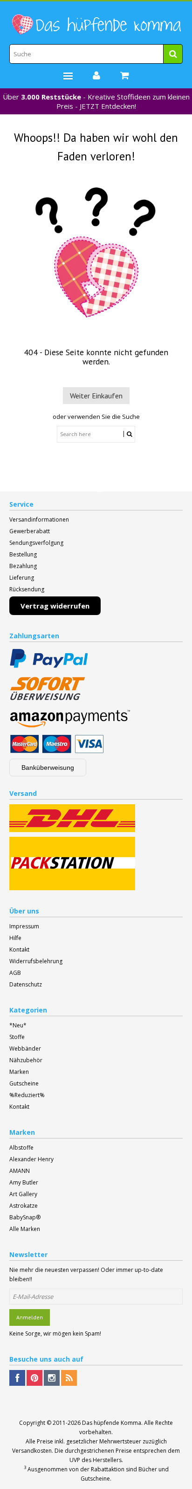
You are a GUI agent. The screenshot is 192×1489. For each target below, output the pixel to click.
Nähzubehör (25, 1060)
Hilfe (15, 938)
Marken (19, 1072)
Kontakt (19, 949)
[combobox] (96, 54)
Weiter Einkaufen (96, 395)
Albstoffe (21, 1147)
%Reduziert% (27, 1095)
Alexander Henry (31, 1159)
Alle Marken (24, 1229)
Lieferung (21, 578)
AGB (15, 973)
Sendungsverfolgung (36, 543)
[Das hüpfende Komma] (96, 24)
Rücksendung (26, 589)
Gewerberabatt (29, 531)
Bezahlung (23, 566)
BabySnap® (25, 1217)
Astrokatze (23, 1206)
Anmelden (29, 1317)
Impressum (24, 926)
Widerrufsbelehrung (35, 961)
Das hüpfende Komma (111, 1423)
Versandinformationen (39, 519)
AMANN (19, 1171)
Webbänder (25, 1048)
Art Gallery (23, 1194)
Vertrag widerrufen (55, 605)
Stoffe (17, 1037)
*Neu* (18, 1025)
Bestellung (23, 554)
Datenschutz (25, 984)
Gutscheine (24, 1083)
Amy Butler (23, 1182)
